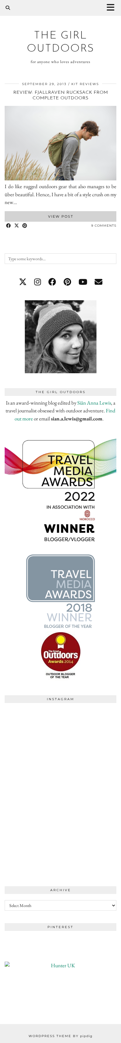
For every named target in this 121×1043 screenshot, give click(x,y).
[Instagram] (32, 734)
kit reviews (85, 84)
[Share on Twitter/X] (17, 226)
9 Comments (103, 226)
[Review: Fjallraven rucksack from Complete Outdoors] (60, 178)
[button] (112, 8)
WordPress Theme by (60, 1036)
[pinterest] (67, 282)
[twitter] (23, 282)
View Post (60, 216)
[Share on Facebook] (9, 226)
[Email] (98, 282)
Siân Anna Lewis (94, 402)
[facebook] (52, 282)
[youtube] (82, 282)
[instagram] (37, 282)
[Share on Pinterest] (25, 226)
